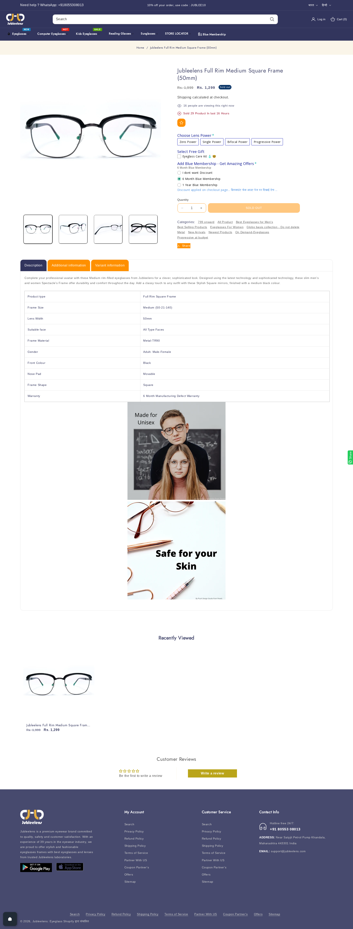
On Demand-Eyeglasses (252, 232)
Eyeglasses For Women (227, 227)
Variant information (110, 265)
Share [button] (186, 245)
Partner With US (135, 860)
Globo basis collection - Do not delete (273, 227)
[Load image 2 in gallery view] (73, 229)
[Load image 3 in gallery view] (108, 229)
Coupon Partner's (136, 867)
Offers (128, 874)
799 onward (206, 222)
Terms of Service (136, 852)
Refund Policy (134, 838)
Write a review (212, 773)
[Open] (10, 919)
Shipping (184, 97)
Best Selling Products (192, 227)
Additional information (69, 265)
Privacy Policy (134, 831)
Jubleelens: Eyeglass (47, 921)
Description (33, 265)
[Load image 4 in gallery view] (143, 229)
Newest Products (220, 232)
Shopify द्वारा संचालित (76, 921)
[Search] (272, 19)
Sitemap (130, 881)
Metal (181, 232)
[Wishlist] (181, 123)
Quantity (183, 199)
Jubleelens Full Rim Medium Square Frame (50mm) (57, 725)
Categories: (186, 222)
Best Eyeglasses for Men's (254, 222)
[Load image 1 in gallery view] (38, 229)
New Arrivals (197, 232)
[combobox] (165, 19)
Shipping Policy (135, 845)
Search (129, 824)
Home (140, 48)
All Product (225, 222)
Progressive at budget (192, 237)
